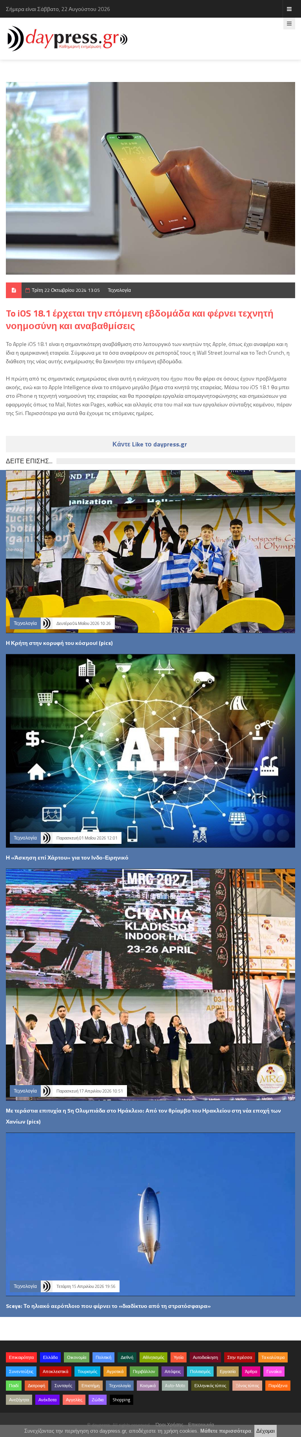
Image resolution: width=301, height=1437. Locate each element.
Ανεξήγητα (19, 1400)
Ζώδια (97, 1400)
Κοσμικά (148, 1385)
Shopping (121, 1400)
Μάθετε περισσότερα (225, 1431)
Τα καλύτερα (273, 1357)
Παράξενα (277, 1385)
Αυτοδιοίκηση (205, 1357)
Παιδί (13, 1385)
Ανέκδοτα (47, 1400)
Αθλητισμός (153, 1357)
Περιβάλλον (144, 1371)
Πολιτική (103, 1357)
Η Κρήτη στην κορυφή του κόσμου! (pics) (59, 643)
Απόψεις (173, 1371)
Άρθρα (251, 1371)
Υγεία (178, 1357)
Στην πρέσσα (239, 1357)
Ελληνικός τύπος (210, 1385)
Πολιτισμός (200, 1371)
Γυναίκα (274, 1371)
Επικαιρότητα (21, 1357)
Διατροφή (36, 1385)
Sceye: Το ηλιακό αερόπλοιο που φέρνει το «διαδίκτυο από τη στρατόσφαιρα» (108, 1306)
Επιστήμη (91, 1385)
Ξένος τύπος (247, 1385)
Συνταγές (63, 1385)
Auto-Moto (175, 1385)
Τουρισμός (87, 1371)
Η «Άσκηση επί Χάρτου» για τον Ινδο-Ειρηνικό (67, 857)
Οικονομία (76, 1357)
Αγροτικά (115, 1371)
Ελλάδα (50, 1357)
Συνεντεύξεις (21, 1371)
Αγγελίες (74, 1400)
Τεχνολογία (119, 290)
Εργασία (228, 1371)
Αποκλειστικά (55, 1371)
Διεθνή (127, 1357)
